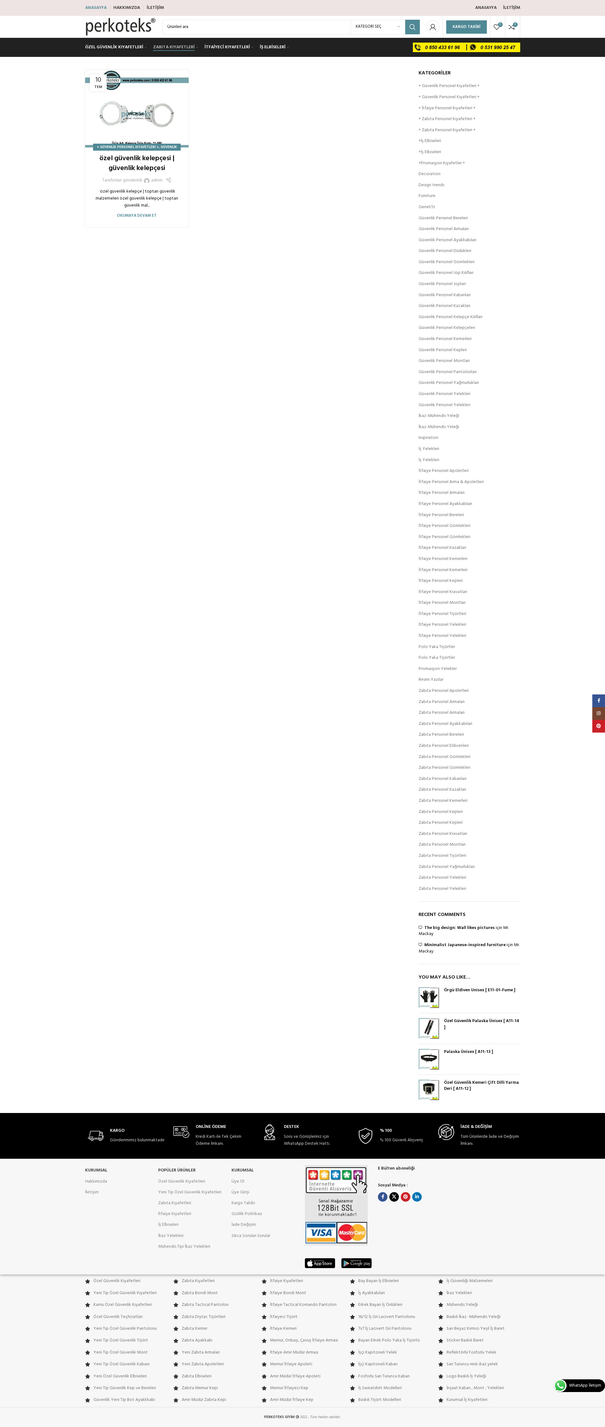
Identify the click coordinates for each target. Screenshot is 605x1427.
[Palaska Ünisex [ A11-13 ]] (429, 1059)
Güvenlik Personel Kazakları (444, 306)
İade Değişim (244, 1224)
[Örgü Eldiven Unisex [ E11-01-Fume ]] (429, 997)
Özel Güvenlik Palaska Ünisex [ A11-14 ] (481, 1024)
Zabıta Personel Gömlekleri (444, 757)
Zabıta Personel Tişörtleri (442, 856)
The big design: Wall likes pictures (459, 928)
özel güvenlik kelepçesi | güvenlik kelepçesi (136, 163)
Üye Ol (238, 1181)
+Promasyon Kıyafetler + (442, 163)
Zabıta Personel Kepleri (441, 812)
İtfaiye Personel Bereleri (441, 515)
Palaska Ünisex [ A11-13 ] (468, 1052)
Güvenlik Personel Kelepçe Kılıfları (450, 317)
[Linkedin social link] (417, 1197)
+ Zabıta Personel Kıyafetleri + (447, 119)
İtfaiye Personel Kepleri (441, 581)
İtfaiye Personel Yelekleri (442, 625)
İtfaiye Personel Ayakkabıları (445, 504)
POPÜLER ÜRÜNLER (177, 1170)
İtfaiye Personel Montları (442, 603)
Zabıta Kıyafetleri (174, 1203)
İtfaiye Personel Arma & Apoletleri (451, 482)
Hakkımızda (96, 1181)
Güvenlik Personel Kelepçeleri (447, 328)
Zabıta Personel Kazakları (442, 790)
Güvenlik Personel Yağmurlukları (449, 383)
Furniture (427, 196)
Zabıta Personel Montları (442, 845)
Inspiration (428, 438)
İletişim (92, 1192)
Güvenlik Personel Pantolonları (448, 372)
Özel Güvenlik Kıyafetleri (181, 1181)
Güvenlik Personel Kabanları (445, 295)
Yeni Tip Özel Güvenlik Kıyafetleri (189, 1192)
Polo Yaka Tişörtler (437, 647)
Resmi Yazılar (431, 680)
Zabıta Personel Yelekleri (442, 878)
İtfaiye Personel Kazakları (442, 548)
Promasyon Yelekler (438, 669)
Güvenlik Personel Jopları (442, 284)
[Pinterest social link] (405, 1197)
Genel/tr (427, 207)
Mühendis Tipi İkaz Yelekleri (184, 1246)
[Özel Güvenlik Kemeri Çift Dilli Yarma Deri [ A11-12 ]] (429, 1090)
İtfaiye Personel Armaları (442, 493)
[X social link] (394, 1197)
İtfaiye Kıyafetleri (174, 1214)
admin (157, 180)
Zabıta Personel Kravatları (443, 834)
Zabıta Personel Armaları (442, 702)
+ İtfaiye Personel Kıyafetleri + (447, 108)
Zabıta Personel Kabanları (443, 779)
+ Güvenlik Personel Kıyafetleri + (128, 147)
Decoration (429, 174)
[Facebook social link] (382, 1197)
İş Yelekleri (429, 449)
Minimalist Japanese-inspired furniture (465, 945)
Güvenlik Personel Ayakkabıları (447, 240)
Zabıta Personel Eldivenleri (444, 746)
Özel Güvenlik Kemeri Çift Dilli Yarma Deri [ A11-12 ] (481, 1086)
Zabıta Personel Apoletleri (444, 691)
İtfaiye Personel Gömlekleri (444, 526)
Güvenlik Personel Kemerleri (445, 339)
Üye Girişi (240, 1192)
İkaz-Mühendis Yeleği (439, 416)
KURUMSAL (96, 1170)
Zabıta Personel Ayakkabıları (445, 724)
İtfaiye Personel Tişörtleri (442, 614)
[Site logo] (120, 27)
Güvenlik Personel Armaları (444, 229)
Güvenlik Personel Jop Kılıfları (446, 273)
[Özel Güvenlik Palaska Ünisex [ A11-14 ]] (429, 1028)
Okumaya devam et (137, 216)
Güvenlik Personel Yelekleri (444, 394)
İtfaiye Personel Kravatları (443, 592)
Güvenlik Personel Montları (444, 361)
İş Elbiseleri (168, 1224)
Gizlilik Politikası (247, 1214)
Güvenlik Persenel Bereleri (443, 218)
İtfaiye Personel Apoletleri (444, 471)
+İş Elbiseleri (430, 141)
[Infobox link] (126, 1136)
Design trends (431, 185)
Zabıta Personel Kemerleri (443, 801)
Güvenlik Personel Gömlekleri (446, 262)
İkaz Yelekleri (171, 1235)
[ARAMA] (412, 27)
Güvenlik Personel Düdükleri (445, 251)
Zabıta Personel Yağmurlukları (447, 867)
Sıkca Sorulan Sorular (251, 1235)
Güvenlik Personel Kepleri (443, 350)
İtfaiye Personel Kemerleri (443, 559)
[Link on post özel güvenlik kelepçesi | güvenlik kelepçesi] (137, 108)
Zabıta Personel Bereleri (441, 735)
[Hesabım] (433, 27)
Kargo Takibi (467, 27)
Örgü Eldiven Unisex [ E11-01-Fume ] (479, 990)
